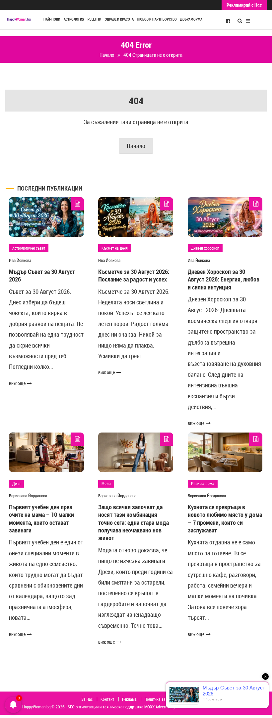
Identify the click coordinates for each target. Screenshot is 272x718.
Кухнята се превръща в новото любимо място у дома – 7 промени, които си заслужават (225, 518)
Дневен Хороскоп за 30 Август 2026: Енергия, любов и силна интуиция (223, 279)
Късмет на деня (115, 248)
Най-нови (51, 19)
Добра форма (191, 19)
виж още (17, 383)
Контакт (107, 699)
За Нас (87, 699)
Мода (106, 483)
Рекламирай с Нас (244, 5)
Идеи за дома (202, 483)
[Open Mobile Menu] (248, 20)
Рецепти (95, 19)
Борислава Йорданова (28, 496)
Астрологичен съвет (28, 248)
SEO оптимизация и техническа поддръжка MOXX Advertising (121, 707)
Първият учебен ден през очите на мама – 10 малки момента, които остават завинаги (41, 518)
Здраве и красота (119, 19)
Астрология (74, 19)
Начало (136, 146)
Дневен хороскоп (205, 248)
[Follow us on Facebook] (228, 21)
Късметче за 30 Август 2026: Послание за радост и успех (134, 275)
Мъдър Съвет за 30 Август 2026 (42, 275)
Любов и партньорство (157, 19)
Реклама (129, 699)
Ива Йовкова (20, 260)
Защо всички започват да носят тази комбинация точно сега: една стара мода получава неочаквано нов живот (133, 522)
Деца (16, 483)
